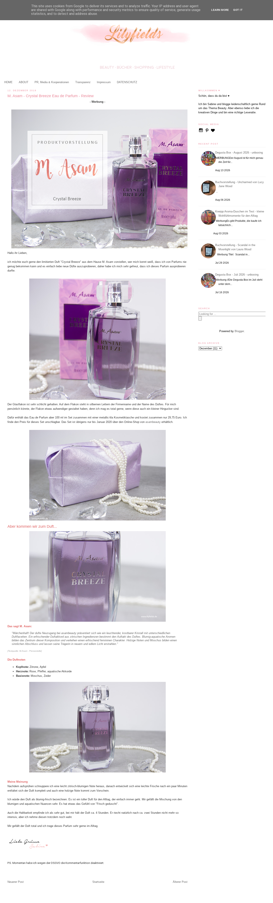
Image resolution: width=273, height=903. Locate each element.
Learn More (220, 9)
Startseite (98, 881)
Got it (238, 9)
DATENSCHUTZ (127, 82)
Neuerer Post (15, 881)
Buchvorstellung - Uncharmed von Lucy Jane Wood (240, 184)
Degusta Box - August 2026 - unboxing (239, 152)
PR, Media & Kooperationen (52, 82)
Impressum (104, 82)
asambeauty (153, 422)
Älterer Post (180, 881)
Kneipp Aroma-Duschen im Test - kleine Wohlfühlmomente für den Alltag (240, 213)
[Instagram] (201, 132)
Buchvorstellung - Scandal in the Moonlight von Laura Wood (235, 247)
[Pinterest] (207, 132)
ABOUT (23, 82)
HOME (8, 82)
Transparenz (83, 82)
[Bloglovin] (212, 132)
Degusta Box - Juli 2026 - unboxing (237, 274)
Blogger (239, 331)
